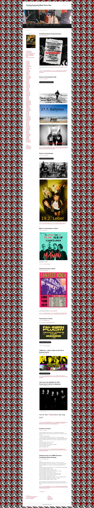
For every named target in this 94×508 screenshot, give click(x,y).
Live (43, 71)
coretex (51, 310)
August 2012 (28, 135)
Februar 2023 (28, 70)
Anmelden (27, 145)
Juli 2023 (27, 69)
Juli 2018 (27, 88)
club (62, 70)
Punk (55, 223)
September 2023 (28, 68)
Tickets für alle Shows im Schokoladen (46, 82)
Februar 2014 (28, 126)
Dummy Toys (65, 70)
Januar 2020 (28, 75)
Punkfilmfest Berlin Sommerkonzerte (50, 34)
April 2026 (27, 62)
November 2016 (28, 102)
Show (64, 223)
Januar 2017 (28, 100)
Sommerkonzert (63, 71)
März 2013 (27, 132)
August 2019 (28, 78)
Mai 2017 (27, 98)
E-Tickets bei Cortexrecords (44, 373)
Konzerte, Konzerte (45, 428)
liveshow (46, 223)
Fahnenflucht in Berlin (46, 318)
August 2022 (28, 71)
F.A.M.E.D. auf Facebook (57, 24)
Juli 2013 (27, 130)
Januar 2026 (28, 63)
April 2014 (27, 124)
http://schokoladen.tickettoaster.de (51, 67)
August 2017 (28, 95)
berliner (61, 222)
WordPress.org (28, 148)
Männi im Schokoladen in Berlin (48, 228)
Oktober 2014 (28, 118)
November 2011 (28, 142)
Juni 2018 (27, 89)
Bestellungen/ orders (46, 24)
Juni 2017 (27, 97)
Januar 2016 (28, 108)
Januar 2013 (28, 133)
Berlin (61, 70)
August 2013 (28, 129)
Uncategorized (48, 70)
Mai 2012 (27, 137)
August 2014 (28, 120)
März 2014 (27, 125)
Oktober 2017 (28, 94)
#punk (57, 222)
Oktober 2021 (28, 73)
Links (51, 24)
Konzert (40, 223)
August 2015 (28, 110)
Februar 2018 (28, 92)
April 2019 (27, 82)
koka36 (55, 310)
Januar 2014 (28, 127)
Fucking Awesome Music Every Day (38, 5)
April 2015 (27, 115)
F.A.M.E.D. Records (32, 24)
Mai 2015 (27, 114)
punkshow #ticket (54, 71)
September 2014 (28, 119)
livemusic (45, 71)
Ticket (51, 414)
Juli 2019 (27, 79)
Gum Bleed (40, 71)
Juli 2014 (27, 121)
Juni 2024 (27, 67)
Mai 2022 (27, 72)
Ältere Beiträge (41, 491)
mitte (48, 223)
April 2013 (27, 131)
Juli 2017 (27, 96)
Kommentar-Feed (28, 147)
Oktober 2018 (28, 86)
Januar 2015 (28, 116)
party (52, 223)
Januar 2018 (28, 93)
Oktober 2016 (28, 103)
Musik (50, 223)
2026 (59, 70)
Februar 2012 (28, 139)
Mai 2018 (27, 90)
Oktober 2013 (28, 128)
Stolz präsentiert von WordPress (47, 504)
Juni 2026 (27, 61)
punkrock (50, 71)
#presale (57, 70)
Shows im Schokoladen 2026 (47, 77)
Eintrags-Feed (28, 146)
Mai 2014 (27, 123)
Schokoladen (59, 71)
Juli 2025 (27, 64)
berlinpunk (63, 222)
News (27, 24)
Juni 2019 (27, 80)
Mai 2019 (27, 81)
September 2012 (28, 134)
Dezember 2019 (28, 76)
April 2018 (27, 91)
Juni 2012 (27, 136)
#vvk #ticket (60, 313)
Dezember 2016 (28, 101)
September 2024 (28, 66)
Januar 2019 (28, 85)
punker (48, 71)
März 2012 (27, 138)
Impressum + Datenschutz (30, 26)
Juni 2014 (27, 122)
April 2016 (27, 106)
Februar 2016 (28, 107)
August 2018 (28, 87)
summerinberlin (41, 72)
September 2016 (28, 104)
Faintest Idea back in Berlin (47, 269)
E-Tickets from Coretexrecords (45, 342)
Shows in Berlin (39, 24)
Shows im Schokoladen (46, 153)
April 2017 (27, 99)
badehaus (63, 313)
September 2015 (28, 109)
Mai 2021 (27, 74)
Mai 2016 (27, 105)
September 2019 (28, 77)
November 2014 (28, 117)
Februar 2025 (28, 65)
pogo (53, 223)
